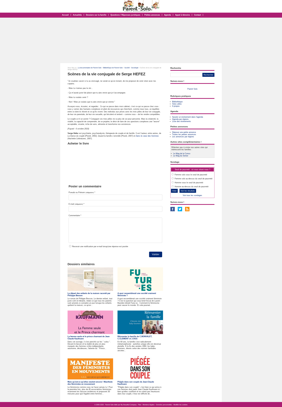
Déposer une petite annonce (184, 132)
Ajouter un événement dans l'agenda (187, 117)
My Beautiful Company (129, 405)
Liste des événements (181, 121)
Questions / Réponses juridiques (125, 15)
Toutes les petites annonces (184, 134)
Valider (155, 254)
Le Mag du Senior (180, 156)
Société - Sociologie (131, 68)
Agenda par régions (180, 119)
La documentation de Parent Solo (89, 68)
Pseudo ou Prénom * (82, 192)
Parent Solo (192, 89)
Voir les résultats (188, 191)
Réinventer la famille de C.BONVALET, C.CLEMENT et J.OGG (135, 337)
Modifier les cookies (180, 405)
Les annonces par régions (183, 137)
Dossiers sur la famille (96, 15)
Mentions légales (149, 405)
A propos (176, 106)
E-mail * (76, 204)
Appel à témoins (182, 15)
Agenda (167, 15)
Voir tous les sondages (192, 195)
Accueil (65, 15)
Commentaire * (75, 215)
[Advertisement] (141, 40)
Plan (139, 405)
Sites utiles (177, 104)
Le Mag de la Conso (181, 153)
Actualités (77, 15)
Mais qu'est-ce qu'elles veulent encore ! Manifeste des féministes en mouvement (90, 383)
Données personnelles (164, 405)
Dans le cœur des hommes (147, 136)
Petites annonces (152, 15)
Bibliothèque (177, 102)
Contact (197, 15)
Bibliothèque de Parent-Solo (113, 68)
